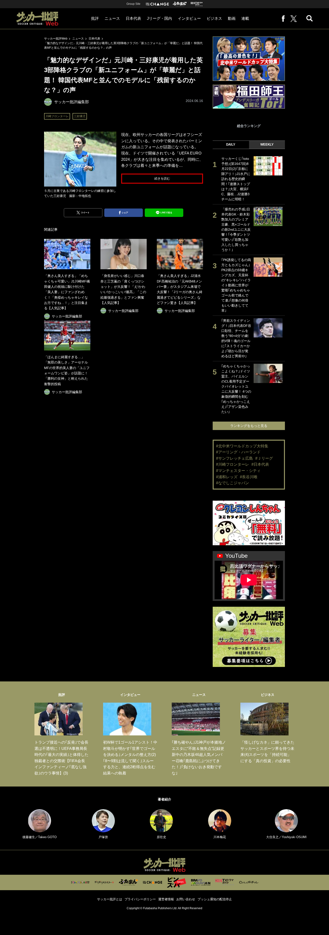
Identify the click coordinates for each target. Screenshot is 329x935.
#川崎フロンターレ (232, 464)
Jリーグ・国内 (159, 18)
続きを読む (162, 178)
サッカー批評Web (55, 38)
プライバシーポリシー (140, 899)
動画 (232, 18)
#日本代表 (260, 464)
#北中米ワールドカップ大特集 (242, 446)
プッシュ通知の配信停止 (214, 899)
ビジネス (214, 18)
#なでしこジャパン (232, 483)
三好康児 (80, 116)
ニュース (112, 18)
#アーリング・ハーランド (238, 452)
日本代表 (133, 18)
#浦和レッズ (226, 477)
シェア (125, 212)
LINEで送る (166, 212)
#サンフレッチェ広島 (234, 458)
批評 (95, 18)
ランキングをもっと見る (248, 426)
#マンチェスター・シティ (238, 471)
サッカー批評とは (109, 899)
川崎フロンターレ (57, 116)
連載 (245, 18)
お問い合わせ (185, 899)
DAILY (230, 144)
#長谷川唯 (248, 477)
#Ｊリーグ (264, 458)
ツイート (85, 212)
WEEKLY (267, 144)
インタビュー (189, 18)
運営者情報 (166, 899)
